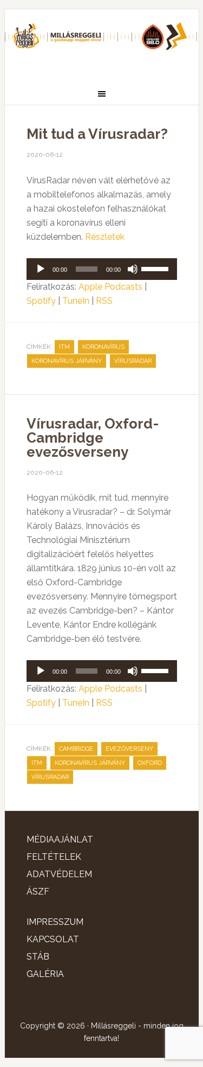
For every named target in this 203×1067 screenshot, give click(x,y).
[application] (102, 269)
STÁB (38, 956)
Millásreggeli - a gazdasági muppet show (102, 41)
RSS (104, 301)
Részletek (105, 237)
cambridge (76, 748)
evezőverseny (129, 748)
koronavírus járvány (66, 361)
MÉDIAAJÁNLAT (60, 839)
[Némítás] (132, 269)
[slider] (156, 268)
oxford (149, 762)
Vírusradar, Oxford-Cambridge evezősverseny (93, 438)
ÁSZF (38, 891)
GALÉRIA (45, 974)
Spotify (41, 301)
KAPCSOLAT (53, 939)
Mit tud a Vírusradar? (97, 134)
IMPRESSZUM (55, 922)
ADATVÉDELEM (59, 874)
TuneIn (75, 301)
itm (64, 346)
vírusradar (133, 361)
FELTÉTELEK (54, 857)
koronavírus (103, 346)
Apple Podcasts (110, 287)
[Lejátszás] (40, 269)
